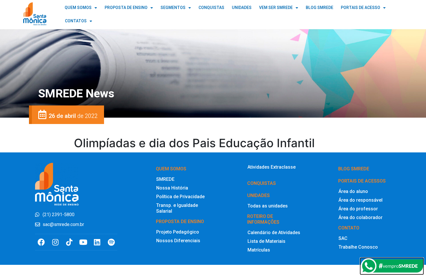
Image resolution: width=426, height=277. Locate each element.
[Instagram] (55, 242)
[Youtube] (83, 242)
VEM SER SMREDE (276, 8)
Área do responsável (360, 200)
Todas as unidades (267, 206)
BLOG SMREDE (319, 8)
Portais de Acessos (362, 181)
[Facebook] (41, 242)
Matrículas (258, 250)
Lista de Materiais (266, 241)
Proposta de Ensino (126, 8)
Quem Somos (78, 8)
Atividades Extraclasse (271, 167)
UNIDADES (242, 8)
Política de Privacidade (180, 196)
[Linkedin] (97, 242)
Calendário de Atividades (273, 232)
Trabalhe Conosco (358, 247)
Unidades (258, 195)
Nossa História (172, 188)
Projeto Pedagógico (177, 232)
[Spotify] (111, 242)
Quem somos (171, 169)
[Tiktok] (69, 242)
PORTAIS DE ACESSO (360, 8)
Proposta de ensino (180, 221)
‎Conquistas (261, 183)
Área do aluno (353, 191)
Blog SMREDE (353, 169)
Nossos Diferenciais (178, 240)
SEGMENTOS (173, 8)
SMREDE (165, 179)
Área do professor (358, 209)
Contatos (76, 21)
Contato (348, 228)
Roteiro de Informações (263, 219)
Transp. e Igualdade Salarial (177, 208)
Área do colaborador (360, 217)
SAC (342, 238)
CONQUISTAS (211, 8)
